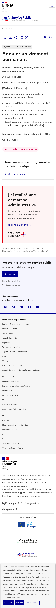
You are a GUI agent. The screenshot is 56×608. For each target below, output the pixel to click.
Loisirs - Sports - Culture (12, 365)
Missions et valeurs (9, 429)
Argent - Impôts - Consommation (16, 351)
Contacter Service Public (12, 448)
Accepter (8, 602)
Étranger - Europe (9, 361)
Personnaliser (32, 602)
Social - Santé (7, 333)
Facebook (5, 307)
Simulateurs (7, 390)
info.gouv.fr (31, 503)
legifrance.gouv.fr (11, 503)
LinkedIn (21, 307)
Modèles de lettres (10, 395)
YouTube (37, 307)
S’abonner (10, 274)
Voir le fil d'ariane (9, 29)
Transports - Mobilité (11, 347)
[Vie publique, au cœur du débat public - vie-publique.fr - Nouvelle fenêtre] (28, 541)
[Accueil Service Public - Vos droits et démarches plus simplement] (21, 21)
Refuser (19, 602)
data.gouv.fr (8, 509)
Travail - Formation (10, 338)
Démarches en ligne (10, 381)
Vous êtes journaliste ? (11, 443)
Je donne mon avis (18, 224)
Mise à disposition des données (15, 425)
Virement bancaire (18, 174)
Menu (52, 6)
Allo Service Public (10, 404)
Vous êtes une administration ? (14, 439)
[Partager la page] (21, 37)
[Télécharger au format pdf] (10, 37)
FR (48, 37)
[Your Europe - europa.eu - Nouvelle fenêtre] (28, 525)
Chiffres (5, 420)
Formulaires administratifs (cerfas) (16, 386)
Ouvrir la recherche (44, 4)
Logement (6, 342)
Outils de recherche (10, 400)
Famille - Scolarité (9, 328)
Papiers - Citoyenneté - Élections (15, 324)
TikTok (13, 307)
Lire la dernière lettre (11, 281)
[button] (26, 37)
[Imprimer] (15, 37)
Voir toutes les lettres (11, 285)
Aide (4, 434)
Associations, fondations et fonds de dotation (21, 370)
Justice (5, 356)
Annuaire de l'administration (14, 409)
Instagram (29, 307)
